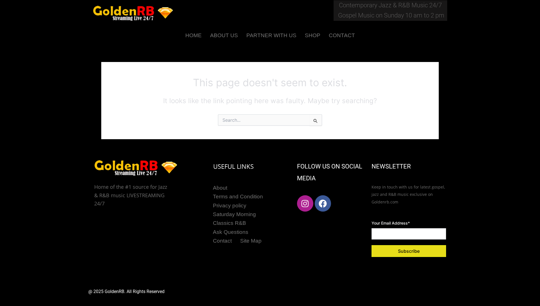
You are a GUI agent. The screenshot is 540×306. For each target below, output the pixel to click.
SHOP (312, 35)
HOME (193, 35)
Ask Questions (230, 232)
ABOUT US (224, 35)
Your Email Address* (391, 223)
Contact (222, 241)
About (220, 188)
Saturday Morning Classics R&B (234, 218)
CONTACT (342, 35)
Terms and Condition (238, 196)
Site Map (251, 241)
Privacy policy (229, 206)
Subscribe (409, 251)
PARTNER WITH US (271, 35)
